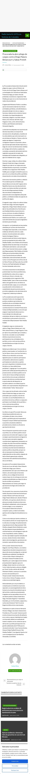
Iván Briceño (5, 715)
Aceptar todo (15, 761)
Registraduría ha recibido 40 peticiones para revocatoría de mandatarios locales (12, 710)
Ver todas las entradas (15, 670)
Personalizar (15, 766)
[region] (15, 759)
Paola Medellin (6, 739)
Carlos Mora (8, 65)
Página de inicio (6, 43)
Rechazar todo (15, 770)
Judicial (6, 729)
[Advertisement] (15, 16)
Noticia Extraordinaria (18, 43)
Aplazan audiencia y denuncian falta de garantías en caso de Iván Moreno (13, 735)
